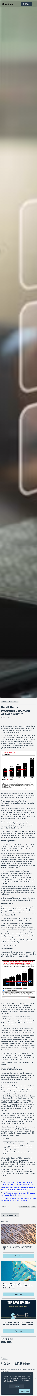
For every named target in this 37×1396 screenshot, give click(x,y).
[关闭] (30, 1374)
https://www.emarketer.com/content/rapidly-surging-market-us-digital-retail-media (18, 1194)
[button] (33, 4)
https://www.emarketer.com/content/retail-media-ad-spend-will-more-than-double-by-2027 (18, 1189)
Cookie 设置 (16, 1386)
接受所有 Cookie (25, 1391)
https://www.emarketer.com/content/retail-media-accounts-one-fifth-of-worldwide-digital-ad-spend (17, 1183)
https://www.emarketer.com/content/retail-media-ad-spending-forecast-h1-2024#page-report (18, 1199)
